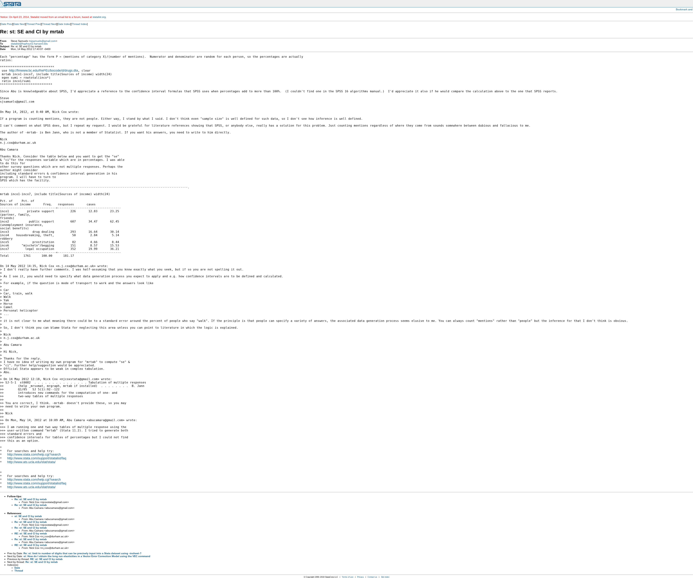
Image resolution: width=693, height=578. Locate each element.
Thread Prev (33, 24)
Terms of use (347, 577)
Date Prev (6, 24)
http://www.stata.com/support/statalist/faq (36, 458)
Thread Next (49, 24)
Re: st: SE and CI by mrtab (30, 499)
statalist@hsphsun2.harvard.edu (29, 43)
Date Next (19, 24)
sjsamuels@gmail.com (43, 41)
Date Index (64, 24)
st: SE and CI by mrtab (28, 516)
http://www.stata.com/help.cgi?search (34, 454)
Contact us (372, 577)
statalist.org (99, 17)
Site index (385, 577)
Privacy (360, 577)
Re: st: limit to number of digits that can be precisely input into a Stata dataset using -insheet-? (82, 553)
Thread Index (79, 24)
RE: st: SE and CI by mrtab (30, 533)
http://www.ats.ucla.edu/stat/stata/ (31, 462)
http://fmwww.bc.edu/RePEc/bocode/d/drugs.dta (43, 70)
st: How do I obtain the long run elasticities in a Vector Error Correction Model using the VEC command (86, 556)
